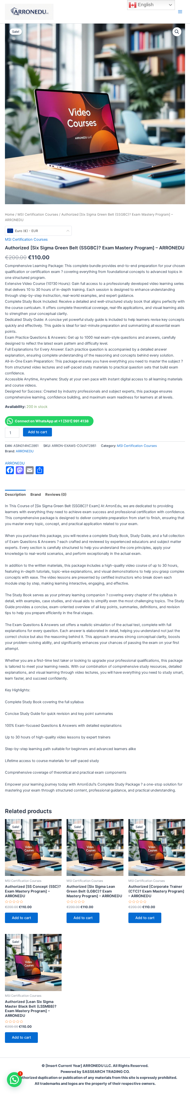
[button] (176, 31)
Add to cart (37, 432)
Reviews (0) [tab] (56, 494)
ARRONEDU (25, 451)
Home (9, 214)
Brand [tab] (35, 494)
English (145, 4)
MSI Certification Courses (38, 214)
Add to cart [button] (21, 918)
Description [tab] (15, 494)
